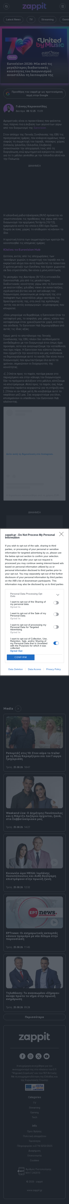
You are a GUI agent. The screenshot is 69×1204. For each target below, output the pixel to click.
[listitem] (34, 595)
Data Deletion (15, 669)
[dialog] (34, 602)
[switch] (56, 602)
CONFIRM (21, 657)
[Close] (62, 535)
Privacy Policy (53, 669)
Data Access (34, 669)
